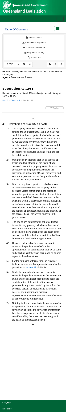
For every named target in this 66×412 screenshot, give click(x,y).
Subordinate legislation (35, 42)
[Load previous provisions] (33, 117)
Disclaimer (7, 409)
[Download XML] (18, 64)
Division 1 (15, 100)
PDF (10, 64)
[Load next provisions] (33, 324)
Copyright (6, 402)
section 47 (31, 267)
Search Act (35, 57)
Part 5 (5, 100)
